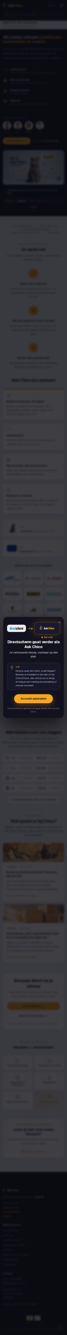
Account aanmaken (33, 698)
